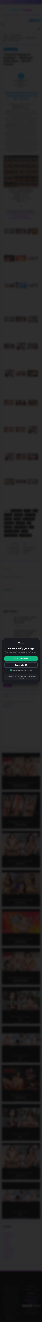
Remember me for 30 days (22, 670)
